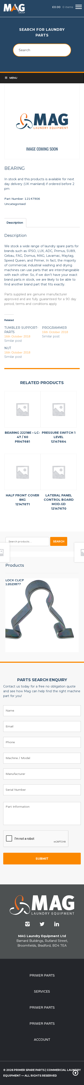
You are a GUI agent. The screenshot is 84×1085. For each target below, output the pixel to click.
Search (58, 541)
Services (42, 991)
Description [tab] (14, 222)
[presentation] (36, 838)
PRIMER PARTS (42, 975)
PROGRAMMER (54, 328)
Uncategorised (15, 204)
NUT (7, 348)
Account (42, 1040)
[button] (78, 6)
